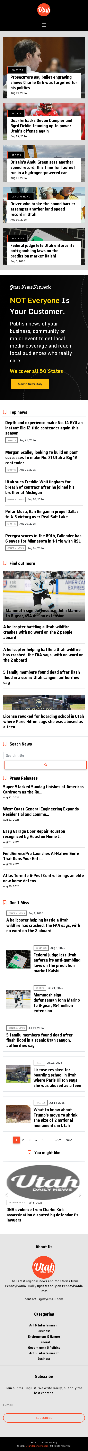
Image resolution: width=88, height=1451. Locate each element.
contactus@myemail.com (44, 1299)
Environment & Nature (44, 1336)
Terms (32, 1442)
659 (58, 1140)
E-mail (8, 1405)
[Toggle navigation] (44, 25)
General (44, 1342)
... (49, 1140)
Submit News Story (30, 384)
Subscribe (44, 1417)
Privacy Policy (49, 1442)
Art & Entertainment (44, 1325)
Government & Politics (44, 1347)
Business (44, 1330)
